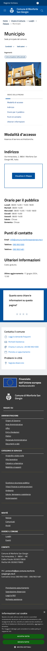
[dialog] (23, 630)
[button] (23, 647)
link (10, 631)
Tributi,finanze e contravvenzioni (19, 486)
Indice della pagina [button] (15, 94)
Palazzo (6, 23)
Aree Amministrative (14, 424)
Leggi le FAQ (11, 595)
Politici (8, 436)
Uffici (8, 428)
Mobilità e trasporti (13, 467)
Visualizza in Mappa (23, 175)
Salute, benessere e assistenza (18, 494)
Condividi (8, 46)
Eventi (8, 540)
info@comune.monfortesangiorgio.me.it (26, 239)
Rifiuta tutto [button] (23, 642)
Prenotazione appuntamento (17, 587)
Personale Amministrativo (16, 439)
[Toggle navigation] (4, 10)
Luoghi (31, 20)
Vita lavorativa (11, 459)
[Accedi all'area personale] (37, 3)
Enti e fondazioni (12, 432)
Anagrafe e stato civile (15, 455)
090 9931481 (18, 249)
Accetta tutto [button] (23, 636)
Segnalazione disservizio (15, 591)
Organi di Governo (13, 420)
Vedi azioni (21, 46)
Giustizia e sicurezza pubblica (17, 482)
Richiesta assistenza (14, 599)
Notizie (8, 517)
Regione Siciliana (11, 2)
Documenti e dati (13, 443)
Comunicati (10, 521)
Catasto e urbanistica (14, 463)
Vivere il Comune (18, 20)
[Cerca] (41, 10)
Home (5, 20)
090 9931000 (18, 244)
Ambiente (9, 490)
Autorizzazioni (11, 498)
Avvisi (8, 525)
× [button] (44, 612)
